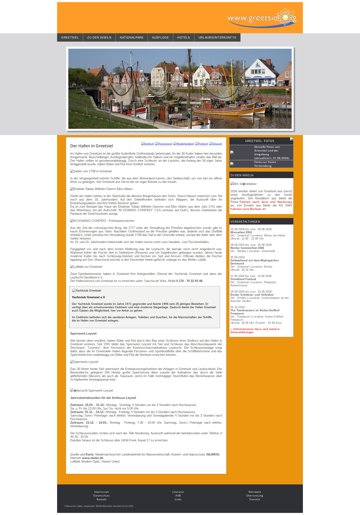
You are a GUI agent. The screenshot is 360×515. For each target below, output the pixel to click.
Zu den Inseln (99, 37)
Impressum (101, 492)
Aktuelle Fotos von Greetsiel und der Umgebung (267, 150)
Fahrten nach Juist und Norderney (266, 202)
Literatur (178, 492)
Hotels (183, 37)
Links (178, 499)
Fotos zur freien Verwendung (265, 164)
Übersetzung (254, 495)
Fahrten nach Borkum (245, 209)
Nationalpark (131, 37)
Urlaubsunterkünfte (217, 37)
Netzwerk (255, 492)
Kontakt (102, 499)
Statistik (254, 499)
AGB (178, 495)
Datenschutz (101, 495)
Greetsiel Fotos (259, 141)
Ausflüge (160, 37)
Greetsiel (70, 37)
